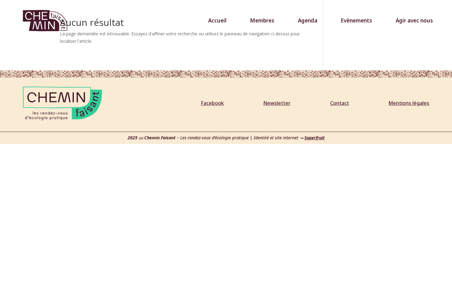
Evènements (356, 20)
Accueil (217, 20)
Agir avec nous (414, 20)
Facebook (212, 103)
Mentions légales (408, 103)
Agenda (307, 20)
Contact (339, 103)
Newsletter (277, 103)
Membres (262, 20)
